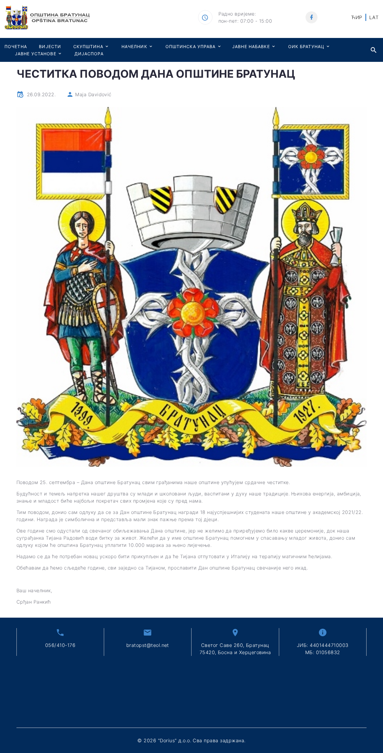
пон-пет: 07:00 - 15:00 (245, 21)
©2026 (191, 740)
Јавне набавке (251, 46)
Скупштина (88, 46)
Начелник (134, 46)
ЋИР (356, 17)
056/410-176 (60, 645)
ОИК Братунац (306, 46)
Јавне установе (35, 53)
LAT (374, 17)
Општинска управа (190, 46)
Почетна (15, 46)
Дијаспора (89, 53)
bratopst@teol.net (147, 645)
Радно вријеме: (237, 14)
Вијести (50, 46)
